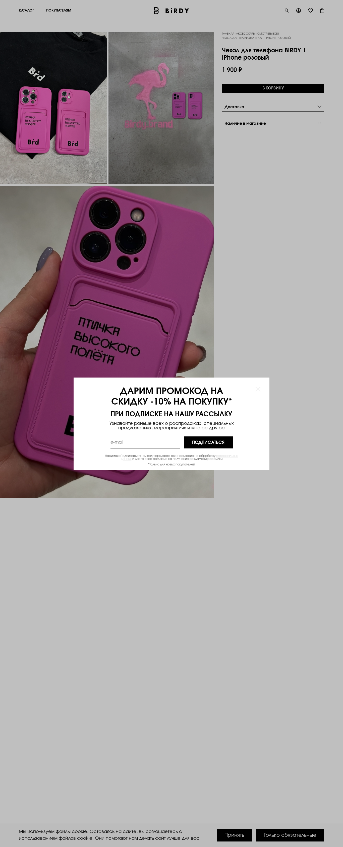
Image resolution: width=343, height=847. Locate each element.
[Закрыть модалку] (258, 389)
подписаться (208, 442)
